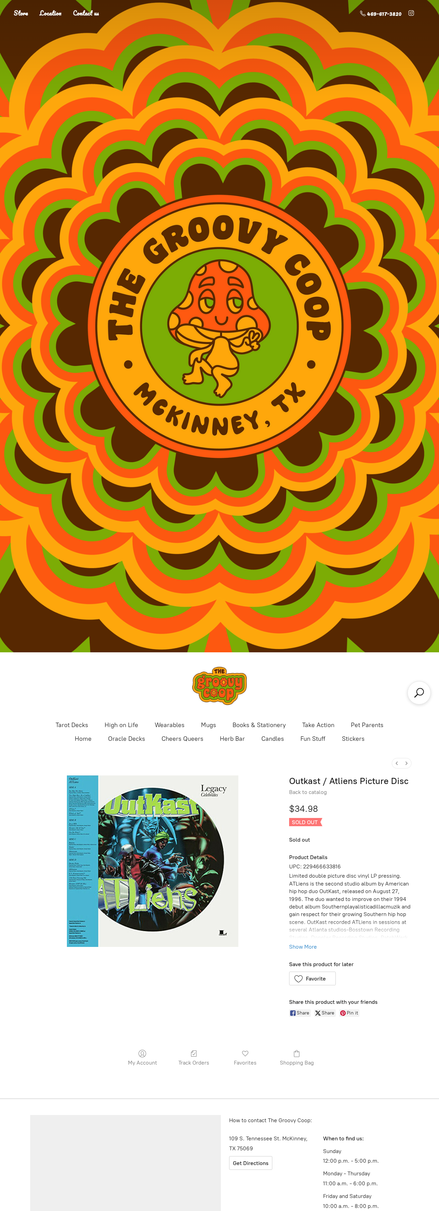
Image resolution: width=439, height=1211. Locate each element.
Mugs (208, 725)
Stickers (353, 739)
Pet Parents (367, 725)
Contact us (86, 13)
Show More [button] (303, 946)
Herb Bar (232, 739)
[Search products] (419, 693)
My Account (142, 1062)
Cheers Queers (182, 739)
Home (83, 739)
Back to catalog (308, 792)
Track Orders (193, 1062)
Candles (272, 739)
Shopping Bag (297, 1062)
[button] (312, 978)
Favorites (245, 1062)
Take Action (318, 725)
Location (50, 13)
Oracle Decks (126, 739)
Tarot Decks (72, 725)
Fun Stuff (312, 739)
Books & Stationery (259, 725)
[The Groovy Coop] (219, 686)
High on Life (121, 725)
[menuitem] (397, 763)
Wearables (170, 725)
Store (21, 13)
